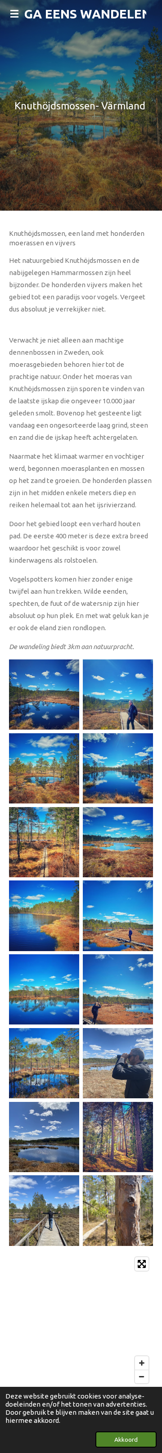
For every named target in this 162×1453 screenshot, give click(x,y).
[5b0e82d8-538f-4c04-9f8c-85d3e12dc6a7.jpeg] (118, 916)
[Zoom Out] (141, 1376)
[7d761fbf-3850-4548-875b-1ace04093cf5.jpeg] (44, 842)
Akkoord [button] (126, 1439)
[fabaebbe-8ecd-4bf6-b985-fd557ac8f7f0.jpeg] (118, 768)
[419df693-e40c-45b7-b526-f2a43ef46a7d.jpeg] (118, 1137)
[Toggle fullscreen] (141, 1264)
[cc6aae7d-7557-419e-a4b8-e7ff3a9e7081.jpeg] (44, 1063)
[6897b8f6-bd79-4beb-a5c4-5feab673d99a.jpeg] (44, 916)
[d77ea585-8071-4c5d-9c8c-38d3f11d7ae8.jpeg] (44, 1211)
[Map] (81, 1320)
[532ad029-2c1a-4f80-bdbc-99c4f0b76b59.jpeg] (118, 1211)
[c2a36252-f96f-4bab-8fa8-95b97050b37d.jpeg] (118, 989)
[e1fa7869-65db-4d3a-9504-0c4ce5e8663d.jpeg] (44, 694)
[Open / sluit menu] (14, 14)
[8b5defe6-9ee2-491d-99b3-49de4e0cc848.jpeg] (44, 989)
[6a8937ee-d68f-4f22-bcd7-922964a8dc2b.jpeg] (118, 842)
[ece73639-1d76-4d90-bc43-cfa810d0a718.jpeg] (44, 768)
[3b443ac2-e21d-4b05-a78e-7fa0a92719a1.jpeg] (118, 694)
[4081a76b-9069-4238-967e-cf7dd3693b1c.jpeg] (44, 1137)
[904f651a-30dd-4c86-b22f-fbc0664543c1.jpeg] (118, 1063)
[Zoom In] (141, 1363)
